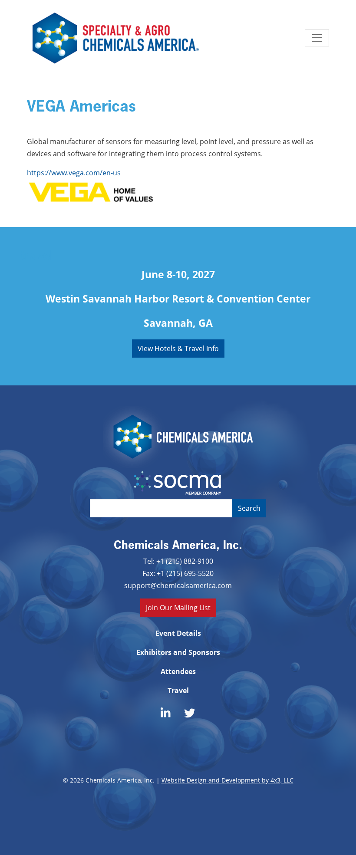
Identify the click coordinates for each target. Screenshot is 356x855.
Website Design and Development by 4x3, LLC (227, 780)
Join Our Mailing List (178, 607)
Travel (178, 690)
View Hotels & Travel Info (178, 348)
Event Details (178, 633)
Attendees (178, 671)
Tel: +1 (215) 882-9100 (178, 561)
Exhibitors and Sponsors (178, 652)
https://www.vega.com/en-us (74, 172)
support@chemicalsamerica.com (178, 585)
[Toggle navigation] (317, 37)
